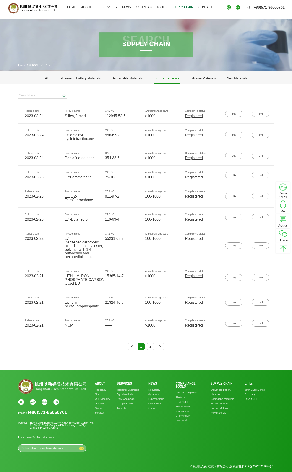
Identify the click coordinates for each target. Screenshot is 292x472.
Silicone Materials (203, 78)
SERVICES (109, 7)
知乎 (21, 402)
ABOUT (100, 383)
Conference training (154, 405)
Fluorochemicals (167, 78)
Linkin (56, 402)
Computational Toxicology (125, 405)
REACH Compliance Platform (187, 394)
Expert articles (156, 399)
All (46, 78)
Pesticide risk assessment (183, 408)
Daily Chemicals (126, 399)
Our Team (100, 403)
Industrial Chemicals (128, 389)
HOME (71, 7)
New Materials (237, 78)
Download (181, 420)
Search (64, 95)
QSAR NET (182, 402)
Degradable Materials (127, 78)
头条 (33, 402)
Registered (194, 116)
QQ (283, 211)
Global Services (100, 410)
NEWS (126, 7)
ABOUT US (88, 7)
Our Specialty (102, 399)
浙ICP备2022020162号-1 (257, 466)
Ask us (283, 225)
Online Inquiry (283, 195)
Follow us (283, 240)
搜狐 (44, 402)
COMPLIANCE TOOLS (151, 7)
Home (22, 65)
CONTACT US (207, 7)
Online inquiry (183, 415)
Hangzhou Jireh (100, 392)
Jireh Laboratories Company (255, 392)
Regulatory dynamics (154, 392)
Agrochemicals (125, 394)
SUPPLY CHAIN (182, 7)
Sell (261, 113)
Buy (234, 113)
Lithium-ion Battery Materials (80, 78)
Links (249, 383)
